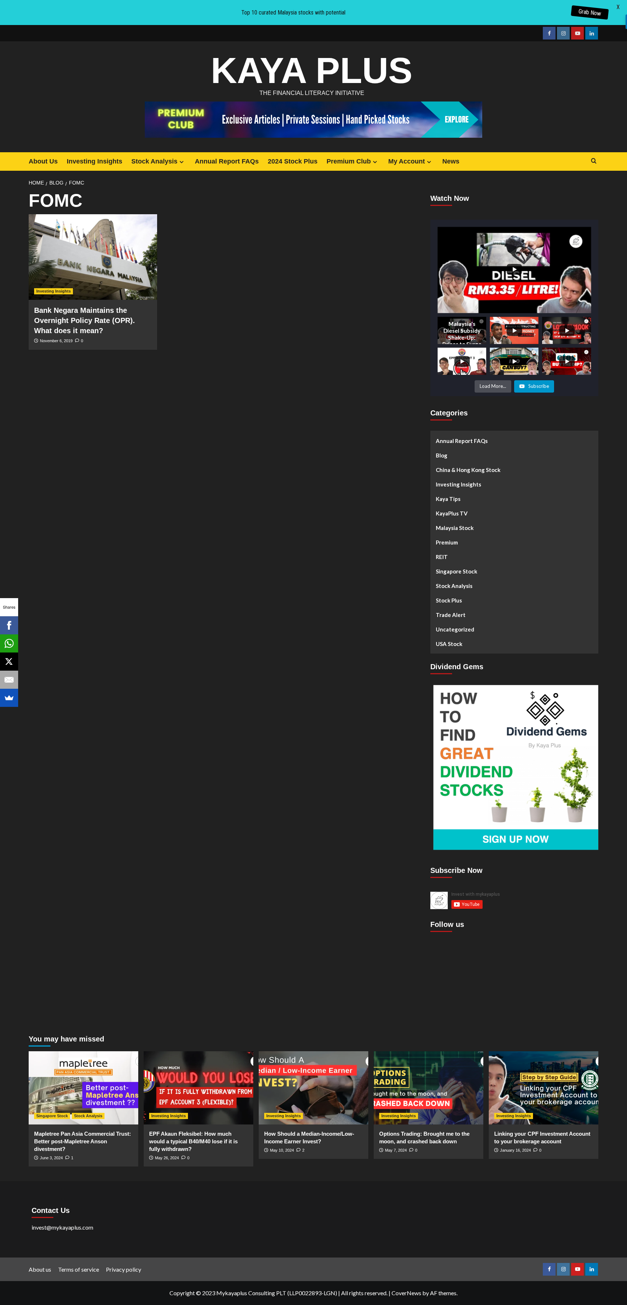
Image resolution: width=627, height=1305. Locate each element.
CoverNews (406, 1292)
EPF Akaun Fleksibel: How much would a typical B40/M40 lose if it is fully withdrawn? (193, 1141)
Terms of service (78, 1269)
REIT (442, 557)
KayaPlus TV (452, 513)
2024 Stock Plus (292, 161)
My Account (406, 161)
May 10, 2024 (282, 1150)
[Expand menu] (181, 162)
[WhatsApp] (9, 643)
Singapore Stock (456, 571)
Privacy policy (123, 1269)
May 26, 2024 (167, 1158)
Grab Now (590, 12)
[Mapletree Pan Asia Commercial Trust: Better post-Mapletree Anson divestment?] (83, 1087)
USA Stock (449, 644)
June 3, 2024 (51, 1158)
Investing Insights (94, 161)
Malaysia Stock (455, 528)
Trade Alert (451, 615)
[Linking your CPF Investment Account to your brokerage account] (543, 1087)
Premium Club (349, 161)
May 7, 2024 (396, 1150)
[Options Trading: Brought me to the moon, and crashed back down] (428, 1087)
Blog (441, 455)
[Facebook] (9, 625)
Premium (447, 542)
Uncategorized (455, 629)
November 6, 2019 (56, 341)
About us (40, 1269)
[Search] (593, 161)
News (450, 161)
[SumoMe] (9, 698)
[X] (9, 661)
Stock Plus (449, 600)
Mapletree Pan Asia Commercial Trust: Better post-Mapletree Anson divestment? (82, 1141)
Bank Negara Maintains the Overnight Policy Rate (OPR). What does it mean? (84, 320)
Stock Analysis (154, 161)
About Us (43, 161)
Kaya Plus (312, 70)
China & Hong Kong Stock (468, 470)
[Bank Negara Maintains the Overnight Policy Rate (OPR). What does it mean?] (93, 257)
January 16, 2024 (515, 1150)
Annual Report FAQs (227, 161)
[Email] (9, 680)
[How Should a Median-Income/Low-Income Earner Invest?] (313, 1087)
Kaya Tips (448, 499)
